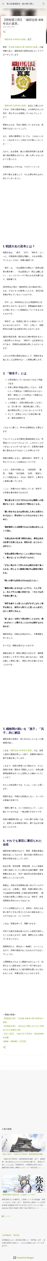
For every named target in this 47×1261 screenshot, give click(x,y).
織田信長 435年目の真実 (15, 39)
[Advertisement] (23, 207)
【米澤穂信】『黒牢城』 (11, 1235)
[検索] (43, 4)
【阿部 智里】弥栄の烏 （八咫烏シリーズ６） (19, 1195)
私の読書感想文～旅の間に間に (20, 4)
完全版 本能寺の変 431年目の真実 (23, 47)
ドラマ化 (23, 1041)
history (14, 1041)
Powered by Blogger (25, 1258)
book (6, 1041)
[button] (4, 32)
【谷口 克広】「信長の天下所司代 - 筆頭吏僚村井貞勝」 (23, 1154)
